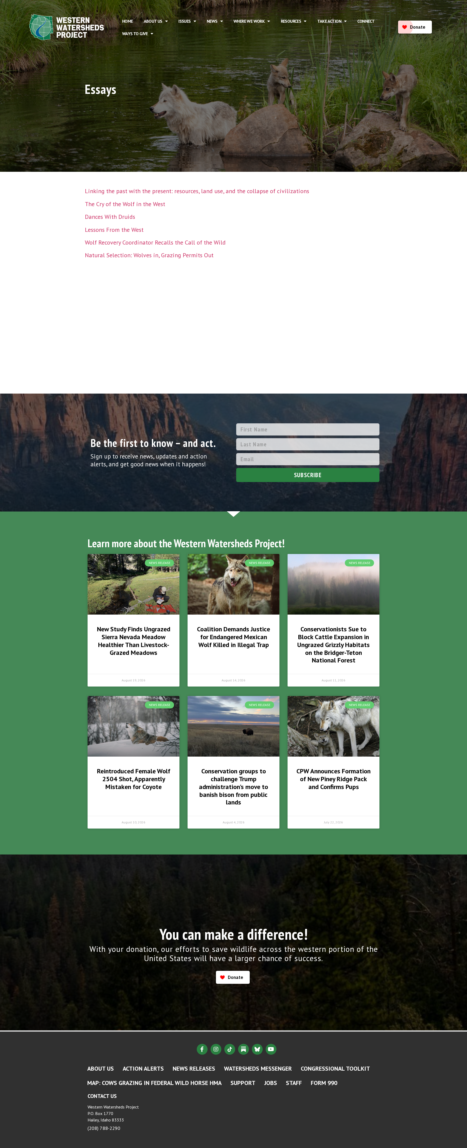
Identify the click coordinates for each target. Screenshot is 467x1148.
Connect (366, 21)
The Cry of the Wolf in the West (125, 204)
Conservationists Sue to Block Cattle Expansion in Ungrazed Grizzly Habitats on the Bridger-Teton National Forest (333, 644)
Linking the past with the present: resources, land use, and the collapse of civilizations (197, 191)
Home (127, 21)
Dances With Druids (110, 216)
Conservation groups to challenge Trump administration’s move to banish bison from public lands (233, 786)
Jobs (270, 1083)
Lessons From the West (114, 229)
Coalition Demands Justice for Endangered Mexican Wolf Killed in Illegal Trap (233, 637)
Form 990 (324, 1083)
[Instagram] (216, 1049)
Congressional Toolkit (335, 1068)
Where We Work (249, 21)
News (212, 21)
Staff (294, 1083)
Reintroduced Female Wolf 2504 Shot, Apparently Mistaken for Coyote (133, 779)
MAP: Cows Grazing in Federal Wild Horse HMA (154, 1083)
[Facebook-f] (202, 1049)
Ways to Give (135, 33)
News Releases (194, 1068)
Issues (184, 21)
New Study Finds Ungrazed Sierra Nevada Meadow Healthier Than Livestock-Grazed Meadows (133, 641)
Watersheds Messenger (258, 1068)
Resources (291, 21)
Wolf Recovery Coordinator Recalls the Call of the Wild (155, 242)
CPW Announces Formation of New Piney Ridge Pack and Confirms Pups (333, 779)
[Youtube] (271, 1049)
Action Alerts (143, 1068)
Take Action (329, 21)
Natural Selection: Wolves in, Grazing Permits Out (149, 255)
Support (243, 1083)
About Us (153, 21)
